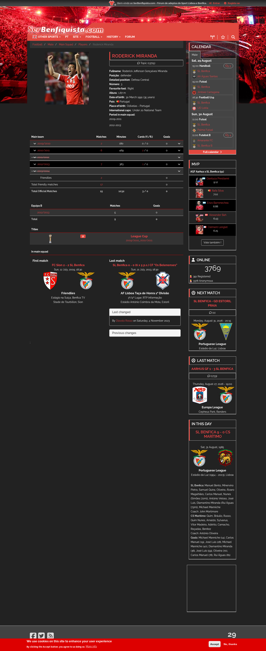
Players (83, 44)
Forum (130, 36)
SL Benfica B (204, 145)
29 (232, 634)
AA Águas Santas (207, 76)
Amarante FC (205, 140)
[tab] (144, 312)
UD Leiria (202, 107)
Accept (214, 644)
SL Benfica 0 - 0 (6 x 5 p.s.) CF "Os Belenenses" (145, 265)
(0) (214, 312)
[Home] (65, 24)
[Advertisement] (145, 28)
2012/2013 (43, 164)
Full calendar (211, 152)
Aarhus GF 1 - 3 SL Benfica (212, 369)
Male (51, 44)
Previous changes (124, 333)
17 (101, 184)
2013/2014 (43, 171)
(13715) (148, 63)
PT (66, 36)
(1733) (214, 376)
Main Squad (66, 44)
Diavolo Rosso (124, 320)
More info (91, 646)
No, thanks (230, 644)
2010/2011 (43, 150)
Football (93, 36)
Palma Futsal (205, 129)
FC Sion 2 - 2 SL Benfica (68, 265)
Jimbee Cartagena (208, 92)
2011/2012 (43, 157)
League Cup (139, 236)
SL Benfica (203, 71)
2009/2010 (43, 143)
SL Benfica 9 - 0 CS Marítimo (213, 434)
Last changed (121, 312)
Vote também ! (212, 242)
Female (208, 54)
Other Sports (48, 36)
